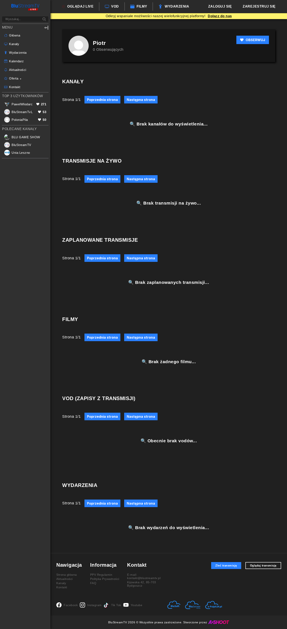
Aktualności (64, 579)
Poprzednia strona (102, 100)
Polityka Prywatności (104, 579)
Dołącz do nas (220, 16)
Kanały (61, 583)
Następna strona (141, 100)
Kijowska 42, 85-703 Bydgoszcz (141, 584)
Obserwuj (255, 40)
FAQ (93, 583)
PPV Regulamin (101, 574)
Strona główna (66, 574)
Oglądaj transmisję (263, 565)
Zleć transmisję (226, 565)
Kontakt (61, 587)
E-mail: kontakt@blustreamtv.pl (144, 576)
